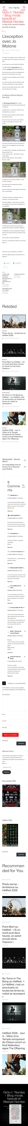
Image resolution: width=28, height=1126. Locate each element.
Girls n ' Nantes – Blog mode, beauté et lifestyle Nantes (13, 17)
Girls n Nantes (16, 50)
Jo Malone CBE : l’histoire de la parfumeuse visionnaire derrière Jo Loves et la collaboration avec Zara (7, 279)
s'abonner (6, 772)
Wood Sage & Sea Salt (9, 103)
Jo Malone (9, 69)
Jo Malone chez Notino (19, 274)
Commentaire (6, 694)
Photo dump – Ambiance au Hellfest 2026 (14, 334)
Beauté (4, 31)
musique (5, 330)
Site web (4, 727)
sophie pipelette (14, 515)
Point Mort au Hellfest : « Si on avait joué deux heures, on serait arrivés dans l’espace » (13, 365)
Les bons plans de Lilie (16, 607)
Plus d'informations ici (15, 1118)
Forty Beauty (13, 533)
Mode (4, 392)
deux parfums (15, 67)
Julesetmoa (13, 495)
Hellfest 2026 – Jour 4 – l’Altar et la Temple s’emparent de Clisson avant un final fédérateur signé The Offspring (12, 434)
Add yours (23, 486)
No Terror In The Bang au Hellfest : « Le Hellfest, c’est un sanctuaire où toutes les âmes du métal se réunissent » (13, 399)
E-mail (4, 721)
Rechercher (5, 740)
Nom (4, 714)
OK (16, 1121)
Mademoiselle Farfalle (16, 567)
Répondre (9, 511)
